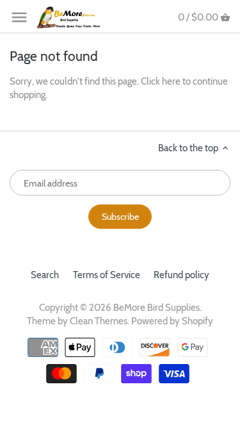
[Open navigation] (19, 17)
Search (45, 275)
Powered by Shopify (172, 321)
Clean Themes (98, 321)
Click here (160, 81)
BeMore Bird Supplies (156, 307)
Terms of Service (106, 275)
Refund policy (181, 275)
